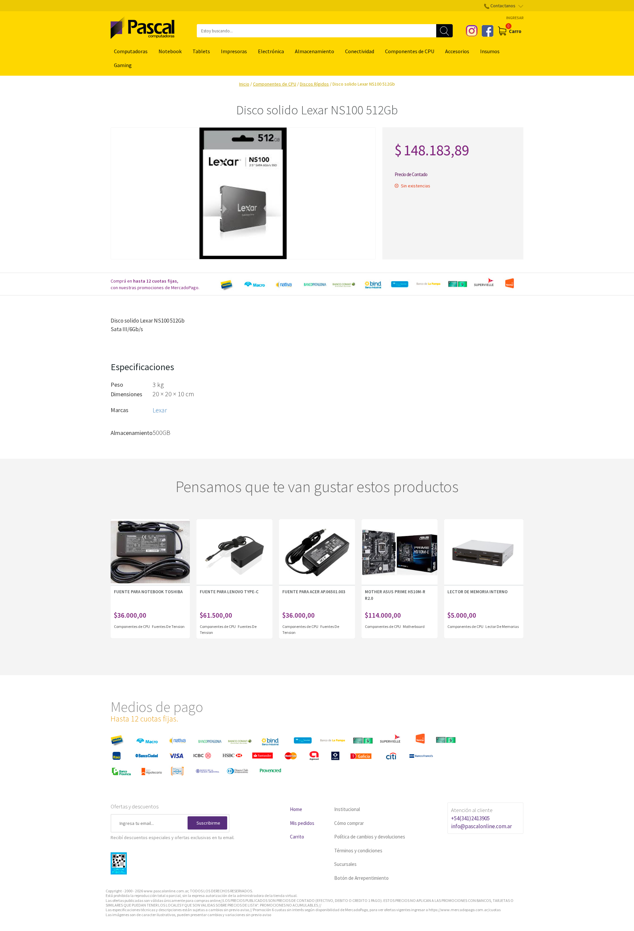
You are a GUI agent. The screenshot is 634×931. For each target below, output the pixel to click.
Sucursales (345, 864)
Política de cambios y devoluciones (369, 837)
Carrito (297, 837)
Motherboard (414, 626)
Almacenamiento (314, 51)
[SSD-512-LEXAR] (243, 193)
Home (296, 809)
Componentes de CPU (409, 51)
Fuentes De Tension (168, 626)
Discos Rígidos (314, 84)
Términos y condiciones (358, 850)
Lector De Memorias (502, 626)
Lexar (160, 410)
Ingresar (515, 17)
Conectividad (359, 51)
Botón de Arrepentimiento (361, 878)
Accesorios (457, 51)
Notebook (170, 51)
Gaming (123, 65)
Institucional (347, 809)
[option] (369, 284)
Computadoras (131, 51)
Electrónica (271, 51)
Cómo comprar (349, 823)
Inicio (244, 84)
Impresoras (234, 51)
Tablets (201, 51)
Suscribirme (208, 823)
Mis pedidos (302, 823)
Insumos (490, 51)
